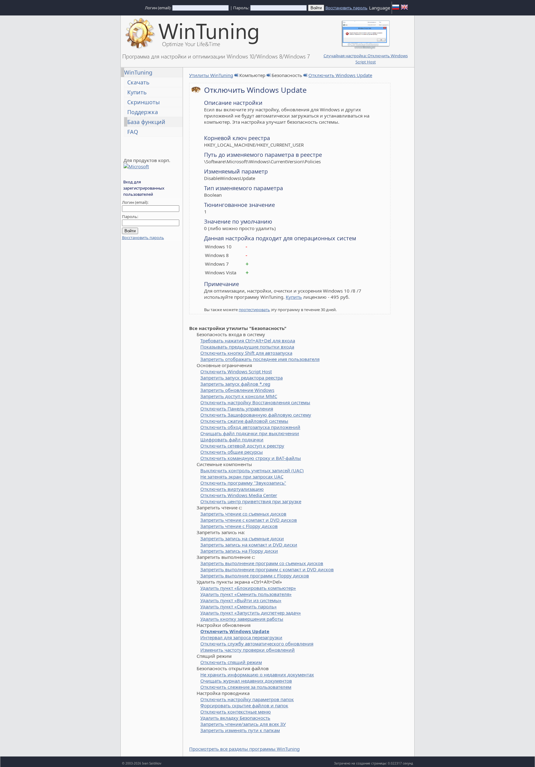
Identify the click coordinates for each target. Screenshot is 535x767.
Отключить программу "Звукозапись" (243, 483)
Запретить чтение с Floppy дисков (239, 526)
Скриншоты (143, 102)
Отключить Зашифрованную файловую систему (255, 415)
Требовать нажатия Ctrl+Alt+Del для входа (247, 340)
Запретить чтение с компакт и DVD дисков (248, 520)
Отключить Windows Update (340, 75)
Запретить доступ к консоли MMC (238, 396)
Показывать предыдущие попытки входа (247, 347)
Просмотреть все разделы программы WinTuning (244, 749)
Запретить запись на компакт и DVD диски (248, 545)
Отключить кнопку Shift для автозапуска (246, 353)
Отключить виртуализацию (232, 489)
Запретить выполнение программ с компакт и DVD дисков (267, 569)
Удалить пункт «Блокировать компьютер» (248, 588)
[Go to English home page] (404, 9)
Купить (137, 92)
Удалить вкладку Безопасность (235, 718)
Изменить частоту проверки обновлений (247, 650)
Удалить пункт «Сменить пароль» (238, 606)
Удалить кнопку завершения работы (241, 619)
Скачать (138, 82)
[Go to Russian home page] (395, 9)
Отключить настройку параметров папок (247, 699)
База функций (146, 122)
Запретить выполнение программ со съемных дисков (261, 563)
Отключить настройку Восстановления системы (255, 402)
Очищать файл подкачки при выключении (249, 433)
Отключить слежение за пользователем (245, 687)
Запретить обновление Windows (237, 390)
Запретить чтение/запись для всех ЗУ (243, 724)
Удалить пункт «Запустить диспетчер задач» (250, 613)
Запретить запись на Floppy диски (239, 551)
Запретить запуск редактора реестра (241, 378)
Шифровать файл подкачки (231, 439)
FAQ (132, 131)
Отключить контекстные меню (235, 712)
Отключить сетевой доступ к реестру (242, 446)
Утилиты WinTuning (211, 75)
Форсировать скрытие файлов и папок (244, 705)
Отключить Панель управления (236, 408)
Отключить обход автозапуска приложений (250, 427)
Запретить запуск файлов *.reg (235, 384)
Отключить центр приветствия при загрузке (250, 501)
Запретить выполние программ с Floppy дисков (254, 575)
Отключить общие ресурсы (231, 452)
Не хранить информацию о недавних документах (257, 674)
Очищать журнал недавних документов (246, 681)
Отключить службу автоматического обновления (256, 644)
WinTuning (138, 72)
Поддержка (142, 112)
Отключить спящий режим (231, 662)
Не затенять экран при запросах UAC (241, 476)
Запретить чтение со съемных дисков (243, 514)
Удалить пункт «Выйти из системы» (240, 600)
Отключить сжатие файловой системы (244, 421)
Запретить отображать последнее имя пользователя (260, 359)
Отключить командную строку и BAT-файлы (250, 458)
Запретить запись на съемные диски (242, 538)
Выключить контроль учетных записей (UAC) (252, 470)
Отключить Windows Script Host (236, 371)
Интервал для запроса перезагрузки (241, 637)
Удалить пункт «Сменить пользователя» (246, 594)
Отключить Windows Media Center (238, 495)
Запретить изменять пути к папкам (240, 730)
